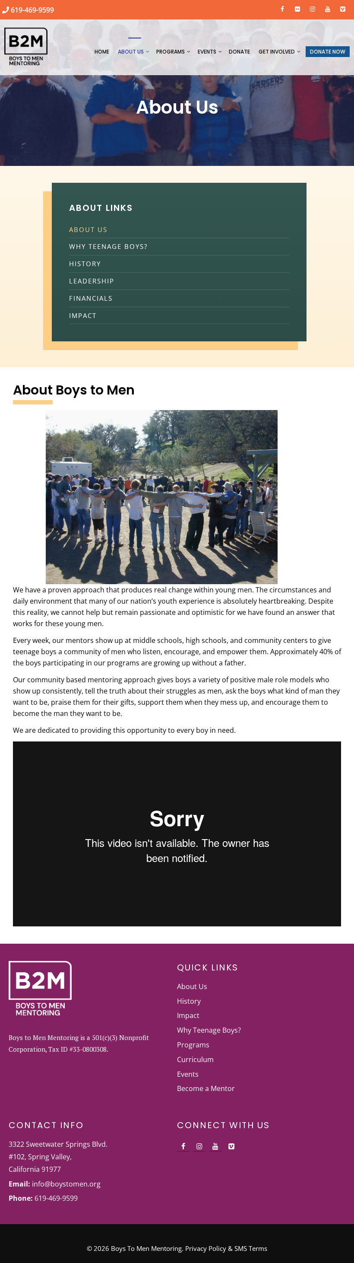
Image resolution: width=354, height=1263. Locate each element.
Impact (83, 315)
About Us (131, 51)
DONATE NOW (327, 51)
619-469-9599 (31, 10)
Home (102, 51)
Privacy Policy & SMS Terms (226, 1248)
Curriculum (195, 1059)
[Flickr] (297, 7)
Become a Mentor (206, 1088)
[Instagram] (313, 7)
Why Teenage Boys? (108, 246)
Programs (170, 51)
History (85, 263)
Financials (91, 298)
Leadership (91, 281)
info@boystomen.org (66, 1184)
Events (207, 51)
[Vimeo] (342, 7)
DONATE (239, 51)
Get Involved (277, 51)
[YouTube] (327, 7)
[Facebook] (282, 7)
